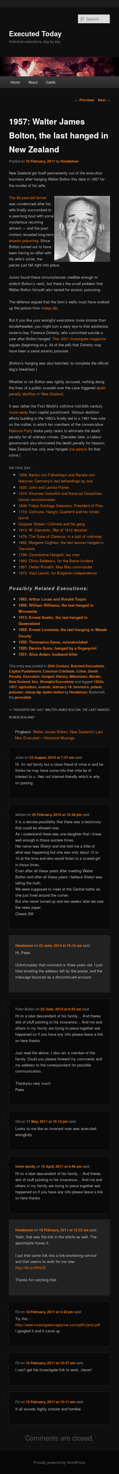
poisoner (16, 692)
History (62, 676)
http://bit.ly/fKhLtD (30, 1267)
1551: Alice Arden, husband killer (48, 654)
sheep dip (49, 308)
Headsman (70, 161)
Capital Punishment (25, 671)
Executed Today (35, 33)
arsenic (44, 686)
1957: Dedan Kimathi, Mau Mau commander (55, 567)
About (33, 82)
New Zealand (19, 681)
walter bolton (53, 692)
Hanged (47, 676)
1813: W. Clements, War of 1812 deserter (52, 530)
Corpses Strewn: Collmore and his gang (51, 524)
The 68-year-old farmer (28, 197)
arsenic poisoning (23, 240)
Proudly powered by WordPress (59, 1462)
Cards (50, 82)
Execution (31, 676)
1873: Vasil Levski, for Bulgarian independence (57, 573)
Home (15, 82)
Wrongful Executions (57, 681)
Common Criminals (59, 671)
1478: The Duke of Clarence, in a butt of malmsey (60, 536)
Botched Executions (87, 665)
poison (96, 686)
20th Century (58, 665)
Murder (95, 676)
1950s (99, 681)
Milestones (79, 676)
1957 (13, 686)
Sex (35, 681)
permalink (23, 697)
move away (18, 412)
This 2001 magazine (79, 338)
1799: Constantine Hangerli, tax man (48, 554)
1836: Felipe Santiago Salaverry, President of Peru (60, 505)
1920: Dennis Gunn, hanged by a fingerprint (57, 648)
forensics (81, 686)
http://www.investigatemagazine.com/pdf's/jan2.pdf (57, 1324)
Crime (81, 671)
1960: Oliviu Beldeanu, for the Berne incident (55, 560)
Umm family (25, 1166)
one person (78, 449)
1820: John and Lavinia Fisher (43, 487)
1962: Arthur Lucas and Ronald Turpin (52, 599)
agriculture (28, 686)
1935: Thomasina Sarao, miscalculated (53, 642)
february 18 (62, 686)
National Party (21, 430)
